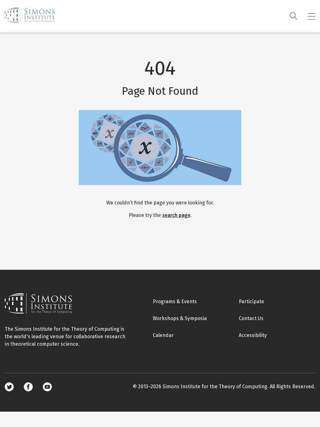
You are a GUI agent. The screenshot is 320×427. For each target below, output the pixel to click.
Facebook (28, 386)
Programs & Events (175, 301)
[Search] (294, 16)
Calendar (163, 335)
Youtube (47, 386)
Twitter (9, 386)
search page (176, 215)
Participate (251, 301)
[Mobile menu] (311, 16)
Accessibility (253, 335)
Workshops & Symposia (180, 318)
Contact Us (251, 318)
